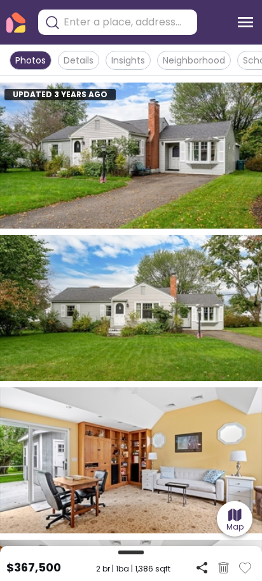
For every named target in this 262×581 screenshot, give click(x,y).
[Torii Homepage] (15, 22)
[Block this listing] (223, 567)
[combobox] (127, 22)
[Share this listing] (202, 567)
